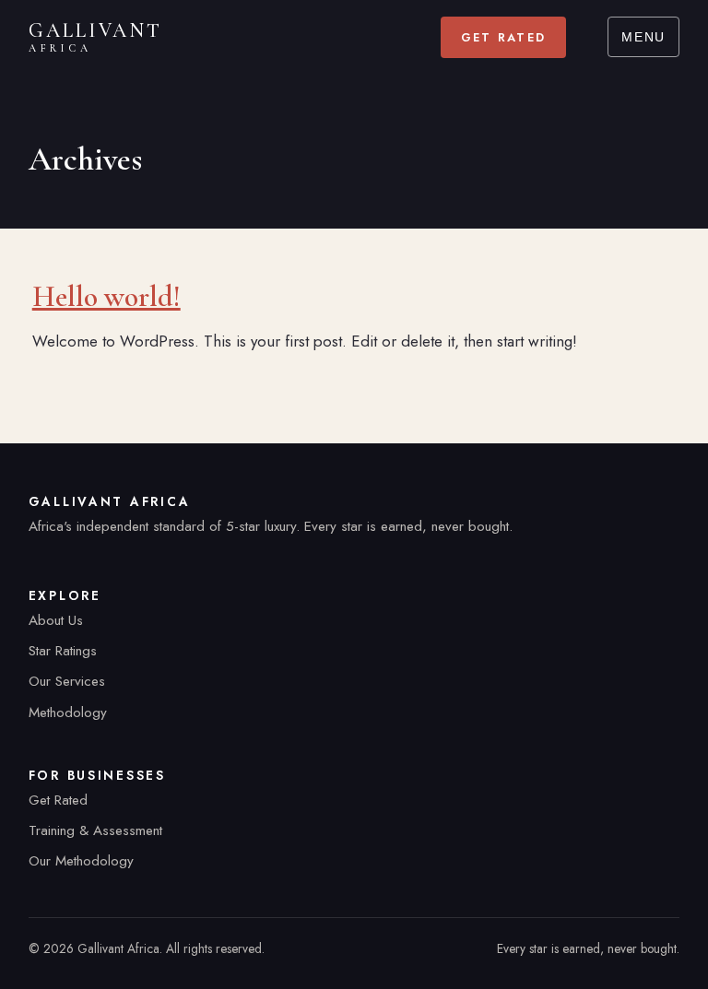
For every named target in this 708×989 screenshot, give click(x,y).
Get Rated (504, 37)
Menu (643, 37)
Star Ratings (63, 651)
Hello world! (106, 296)
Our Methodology (81, 861)
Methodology (68, 712)
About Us (56, 620)
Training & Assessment (95, 830)
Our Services (67, 681)
